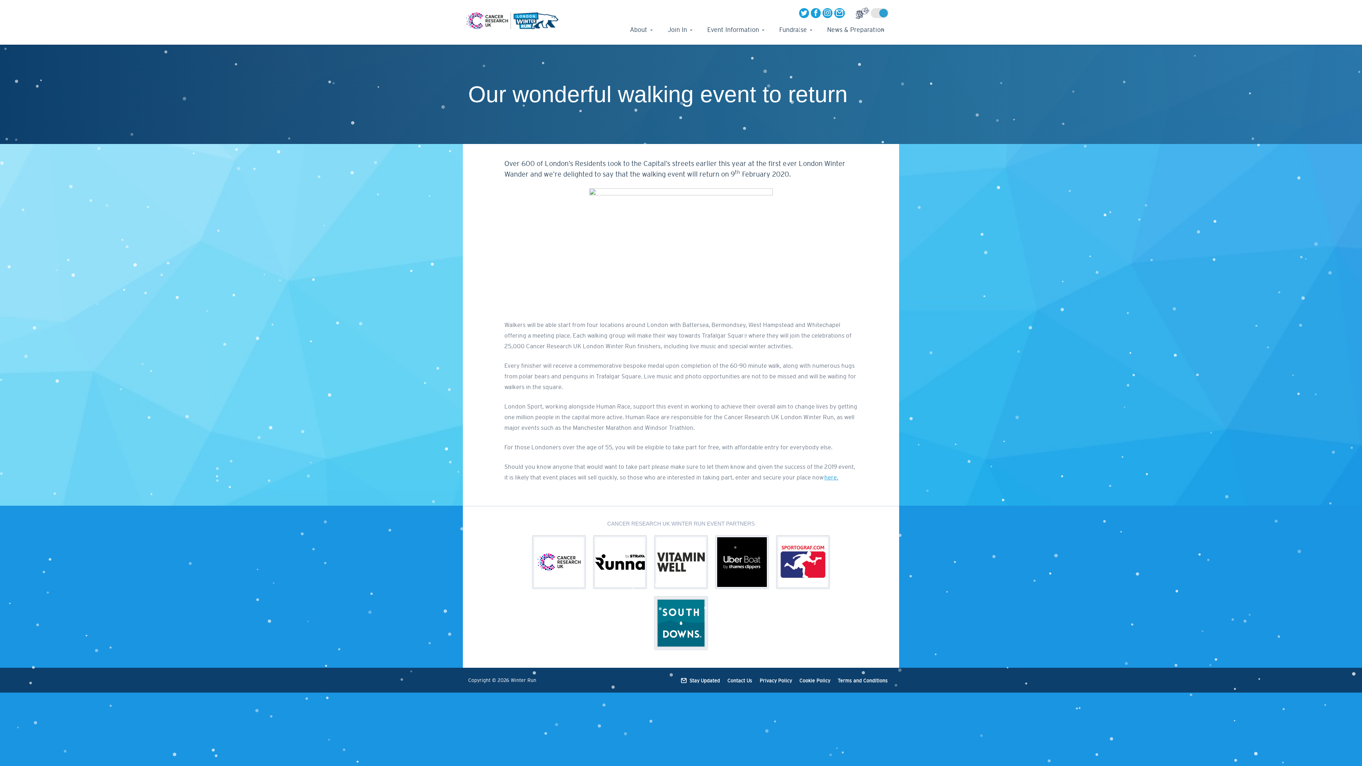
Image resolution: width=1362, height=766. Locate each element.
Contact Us (739, 680)
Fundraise (793, 29)
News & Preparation (855, 29)
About (638, 29)
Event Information (733, 29)
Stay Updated (705, 680)
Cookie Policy (814, 680)
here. (831, 477)
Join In (677, 29)
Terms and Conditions (863, 680)
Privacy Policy (776, 680)
